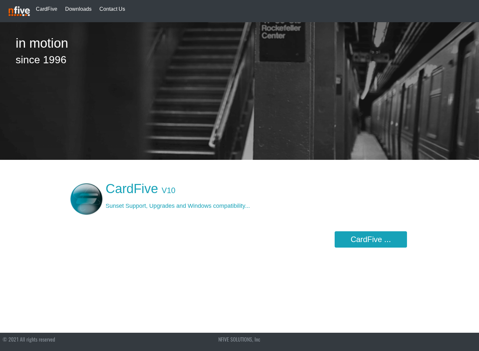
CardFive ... (371, 239)
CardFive (46, 9)
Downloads (78, 9)
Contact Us (112, 9)
